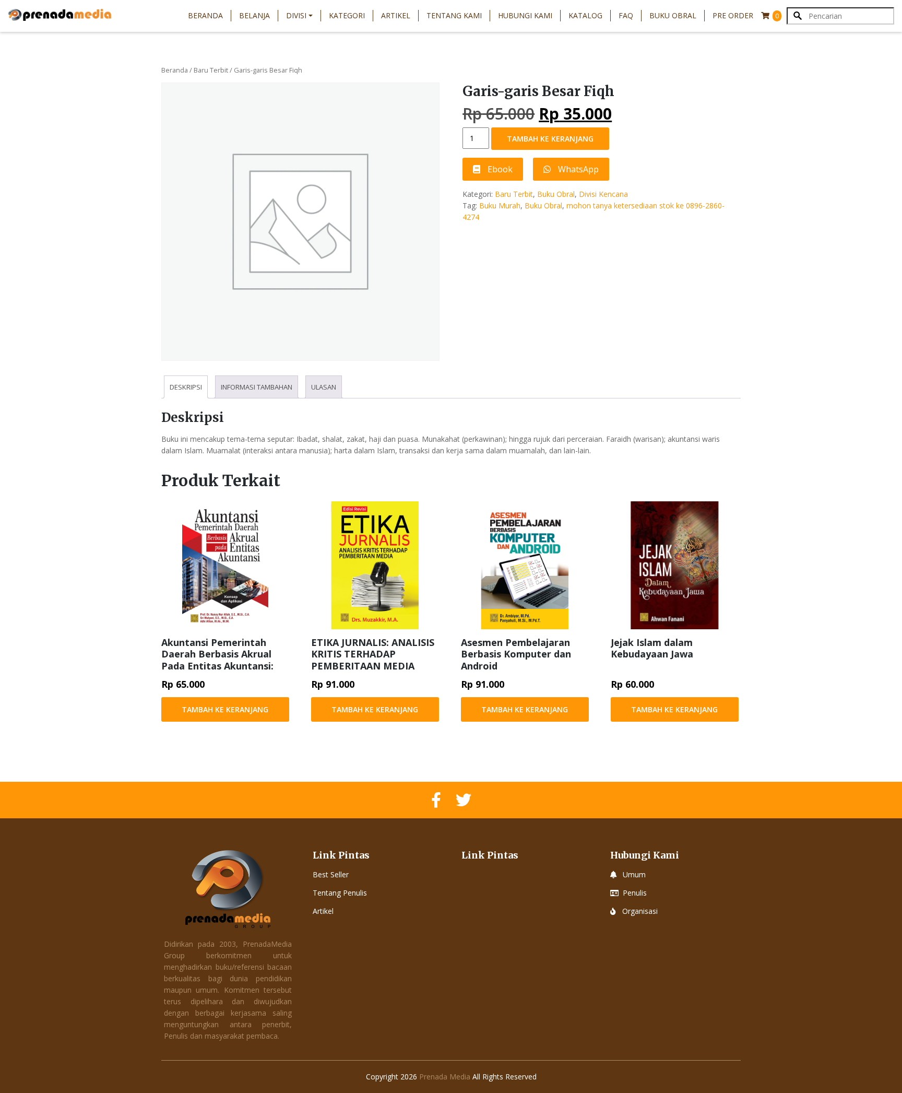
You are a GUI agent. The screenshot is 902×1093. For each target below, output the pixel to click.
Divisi (296, 15)
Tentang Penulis (340, 893)
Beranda (205, 15)
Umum (634, 874)
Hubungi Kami (525, 15)
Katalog (585, 15)
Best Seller (331, 874)
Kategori (347, 15)
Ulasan (323, 387)
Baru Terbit (211, 70)
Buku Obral (672, 15)
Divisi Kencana (603, 194)
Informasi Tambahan (256, 387)
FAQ (626, 15)
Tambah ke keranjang (550, 139)
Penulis (635, 893)
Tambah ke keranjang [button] (225, 709)
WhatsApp (577, 169)
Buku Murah (499, 205)
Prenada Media (444, 1077)
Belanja (254, 15)
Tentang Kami (454, 15)
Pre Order (733, 15)
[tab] (186, 386)
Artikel (395, 15)
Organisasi (640, 911)
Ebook (499, 169)
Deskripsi (186, 387)
